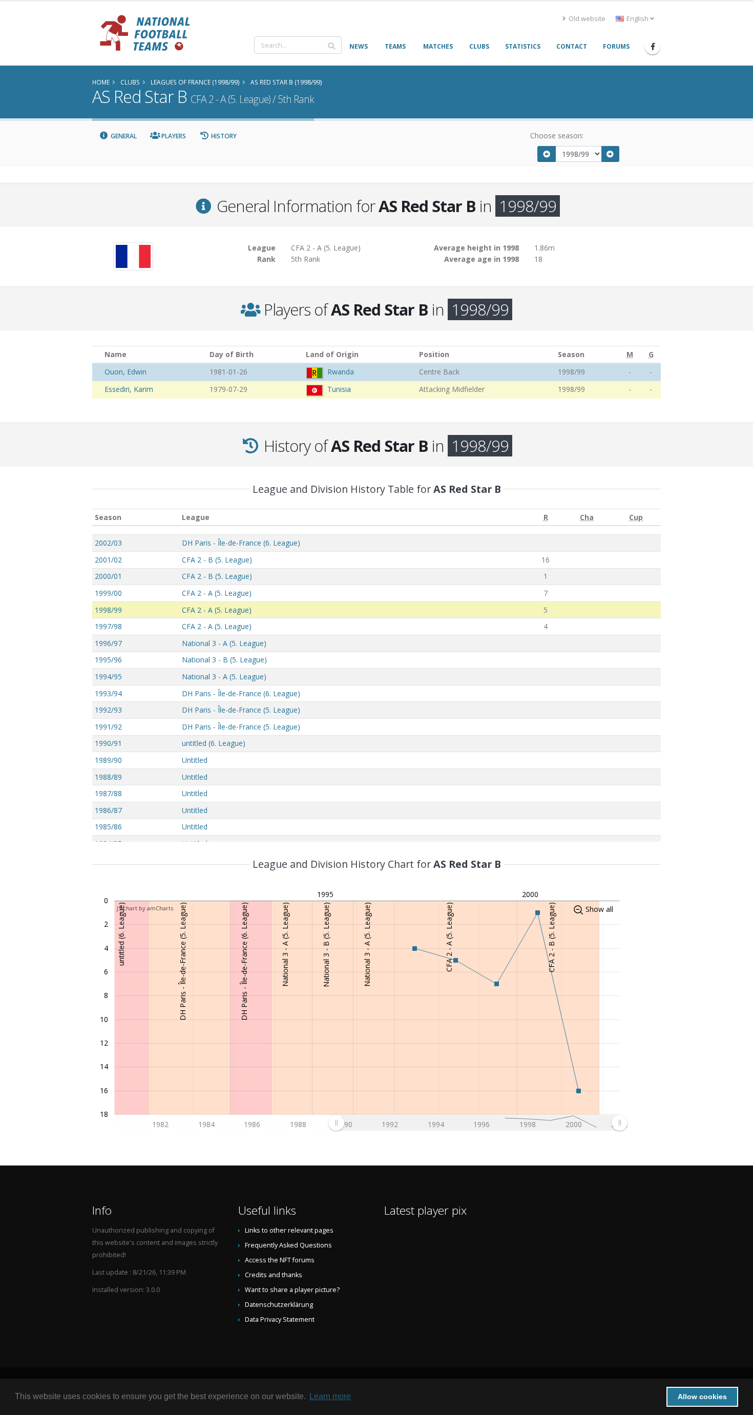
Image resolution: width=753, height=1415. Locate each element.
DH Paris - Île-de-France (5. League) (241, 710)
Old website (586, 18)
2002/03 (108, 543)
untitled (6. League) (213, 743)
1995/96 (108, 659)
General (123, 136)
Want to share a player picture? (292, 1289)
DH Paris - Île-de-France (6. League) (241, 543)
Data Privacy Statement (280, 1319)
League (196, 517)
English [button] (637, 18)
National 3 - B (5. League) (224, 659)
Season (108, 517)
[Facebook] (652, 46)
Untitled (194, 760)
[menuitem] (477, 1122)
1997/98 (108, 626)
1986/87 (108, 810)
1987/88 (108, 793)
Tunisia (339, 389)
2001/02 (108, 560)
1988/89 (108, 777)
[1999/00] (610, 154)
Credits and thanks (273, 1275)
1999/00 (108, 593)
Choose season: (556, 135)
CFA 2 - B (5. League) (217, 560)
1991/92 (108, 727)
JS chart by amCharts (145, 908)
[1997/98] (546, 154)
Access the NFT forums (280, 1260)
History (223, 136)
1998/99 (108, 610)
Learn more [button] (330, 1396)
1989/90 (108, 760)
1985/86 (108, 826)
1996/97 (108, 643)
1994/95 (108, 676)
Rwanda (340, 372)
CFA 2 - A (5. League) (217, 593)
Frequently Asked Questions (288, 1245)
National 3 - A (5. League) (224, 643)
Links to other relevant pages (289, 1230)
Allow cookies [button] (702, 1396)
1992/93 (108, 710)
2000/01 (108, 576)
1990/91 (108, 743)
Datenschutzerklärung (279, 1304)
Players (173, 136)
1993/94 (108, 693)
